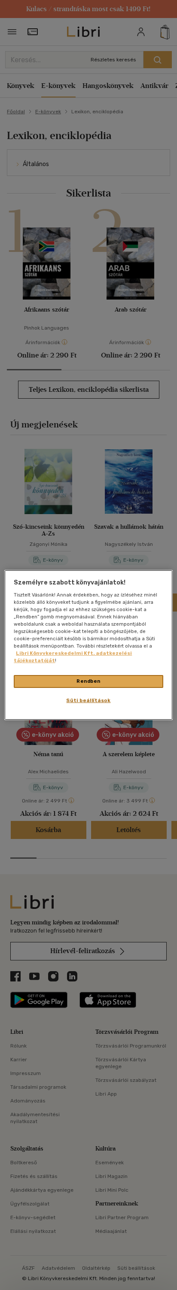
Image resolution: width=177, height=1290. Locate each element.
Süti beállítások (88, 700)
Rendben (88, 681)
